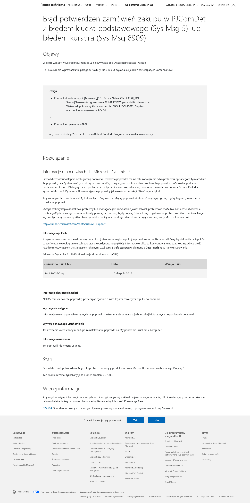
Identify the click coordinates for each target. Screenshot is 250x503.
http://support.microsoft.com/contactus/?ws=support (74, 224)
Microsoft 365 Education (100, 457)
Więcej (114, 4)
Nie (157, 420)
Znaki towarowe (154, 496)
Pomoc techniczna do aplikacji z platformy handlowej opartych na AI (179, 453)
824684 (47, 408)
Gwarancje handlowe (60, 470)
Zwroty (55, 454)
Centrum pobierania (60, 443)
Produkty (100, 4)
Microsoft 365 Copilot (134, 473)
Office (88, 4)
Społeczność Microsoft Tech (176, 460)
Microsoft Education (98, 437)
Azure (127, 451)
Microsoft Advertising (134, 467)
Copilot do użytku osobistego (24, 454)
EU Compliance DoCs (205, 496)
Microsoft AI (130, 437)
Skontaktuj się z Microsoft (90, 496)
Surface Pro (17, 437)
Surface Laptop (19, 443)
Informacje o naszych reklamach (179, 496)
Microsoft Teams (132, 478)
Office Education (96, 462)
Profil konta (56, 437)
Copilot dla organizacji (22, 448)
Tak (135, 420)
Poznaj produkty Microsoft (23, 465)
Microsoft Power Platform (175, 471)
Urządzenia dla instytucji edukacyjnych (105, 443)
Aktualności (207, 448)
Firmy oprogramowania (174, 476)
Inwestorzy (206, 459)
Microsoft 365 (75, 4)
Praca (204, 437)
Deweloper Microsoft (173, 441)
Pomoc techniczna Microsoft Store (66, 448)
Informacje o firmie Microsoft (214, 443)
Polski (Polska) (23, 491)
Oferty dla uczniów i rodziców (102, 476)
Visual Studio (170, 482)
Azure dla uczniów (97, 481)
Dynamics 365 (131, 457)
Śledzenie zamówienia (61, 459)
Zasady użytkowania (135, 496)
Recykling (56, 465)
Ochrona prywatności (210, 454)
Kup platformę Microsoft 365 (139, 4)
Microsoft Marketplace (174, 465)
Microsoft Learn (171, 446)
